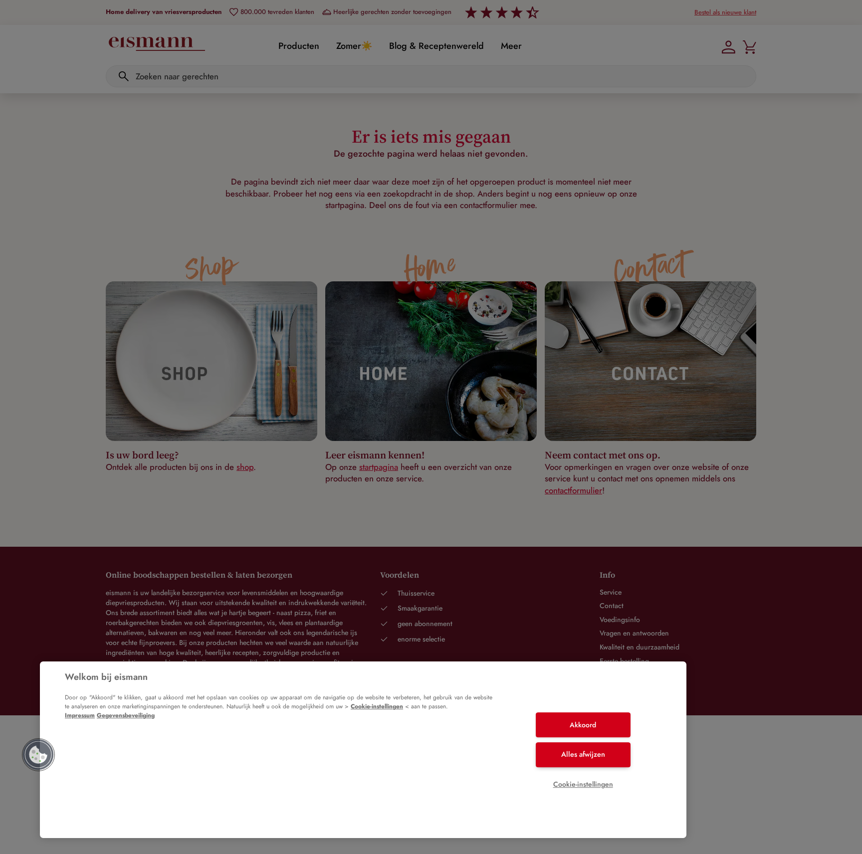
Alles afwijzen (583, 754)
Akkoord (583, 725)
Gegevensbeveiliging (126, 715)
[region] (363, 749)
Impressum (80, 715)
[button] (38, 755)
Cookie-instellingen (377, 706)
